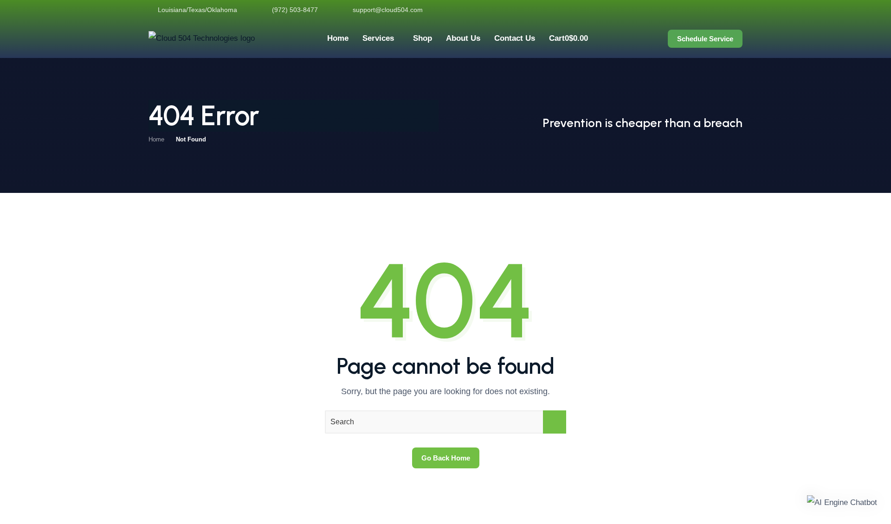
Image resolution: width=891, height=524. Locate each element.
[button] (842, 502)
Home (156, 139)
